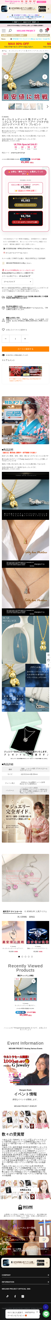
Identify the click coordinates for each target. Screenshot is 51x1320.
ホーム (4, 51)
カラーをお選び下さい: (16, 276)
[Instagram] (23, 1296)
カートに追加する (25, 349)
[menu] (4, 31)
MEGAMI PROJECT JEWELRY (21, 1308)
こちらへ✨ (41, 2)
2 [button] (22, 956)
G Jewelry (5, 117)
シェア (45, 56)
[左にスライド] (6, 76)
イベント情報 (25, 1094)
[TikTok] (7, 1296)
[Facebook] (15, 1296)
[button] (10, 31)
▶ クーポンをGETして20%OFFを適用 (25, 222)
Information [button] (8, 1282)
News (3, 39)
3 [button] (25, 956)
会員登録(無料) (43, 35)
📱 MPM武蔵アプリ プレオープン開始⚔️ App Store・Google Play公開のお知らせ (25, 39)
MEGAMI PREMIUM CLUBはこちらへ (18, 263)
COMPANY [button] (6, 1275)
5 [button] (32, 956)
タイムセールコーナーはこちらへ (17, 253)
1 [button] (19, 956)
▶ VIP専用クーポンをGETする (25, 205)
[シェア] (45, 56)
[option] (25, 25)
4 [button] (28, 956)
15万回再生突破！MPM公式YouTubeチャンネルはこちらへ (25, 248)
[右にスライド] (44, 76)
